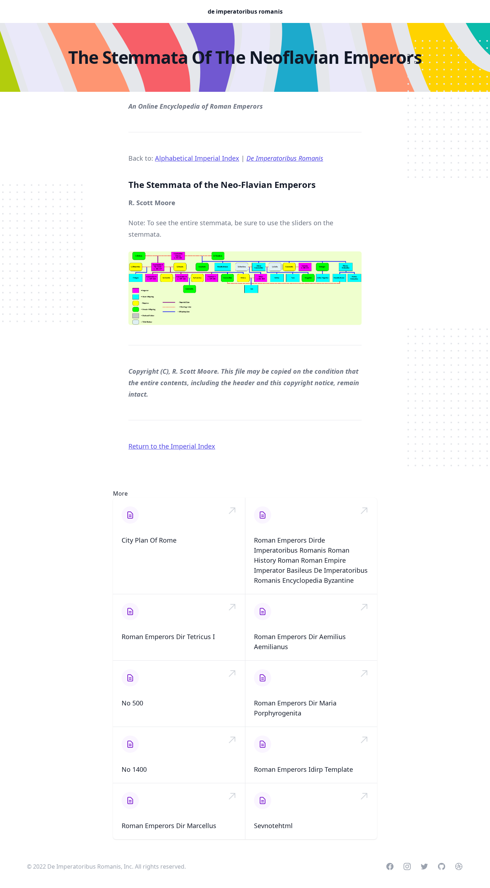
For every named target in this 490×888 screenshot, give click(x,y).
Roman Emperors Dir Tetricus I (168, 636)
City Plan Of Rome (149, 540)
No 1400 (134, 769)
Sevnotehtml (273, 825)
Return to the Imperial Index (171, 446)
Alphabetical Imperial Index (197, 158)
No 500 (132, 703)
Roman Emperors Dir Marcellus (169, 825)
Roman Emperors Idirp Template (303, 769)
